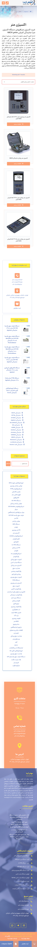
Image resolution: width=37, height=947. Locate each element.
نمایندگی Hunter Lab (16, 445)
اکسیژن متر (16, 533)
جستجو (8, 464)
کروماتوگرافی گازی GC (16, 651)
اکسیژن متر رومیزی (16, 583)
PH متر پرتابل (16, 548)
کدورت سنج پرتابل (16, 560)
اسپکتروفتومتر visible (16, 536)
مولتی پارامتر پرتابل (16, 504)
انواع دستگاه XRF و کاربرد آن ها (19, 827)
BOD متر (16, 621)
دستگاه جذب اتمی (16, 562)
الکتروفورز (16, 498)
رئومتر (16, 527)
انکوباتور (16, 542)
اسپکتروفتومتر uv (16, 554)
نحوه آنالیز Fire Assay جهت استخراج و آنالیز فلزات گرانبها (19, 823)
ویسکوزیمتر (16, 639)
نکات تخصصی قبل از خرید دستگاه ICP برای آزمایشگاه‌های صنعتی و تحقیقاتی (19, 817)
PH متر (16, 518)
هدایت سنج (16, 568)
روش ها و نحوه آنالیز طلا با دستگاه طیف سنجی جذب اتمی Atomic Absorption (19, 837)
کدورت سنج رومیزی (16, 577)
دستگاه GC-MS (16, 501)
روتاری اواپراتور (16, 574)
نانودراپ (16, 633)
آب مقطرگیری (16, 610)
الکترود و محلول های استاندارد (16, 592)
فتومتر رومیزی (16, 618)
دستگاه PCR (16, 580)
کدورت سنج (16, 586)
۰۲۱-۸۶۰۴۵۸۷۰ (19, 736)
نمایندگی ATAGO (16, 418)
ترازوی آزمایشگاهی (16, 627)
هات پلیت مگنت (16, 660)
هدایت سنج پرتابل (16, 636)
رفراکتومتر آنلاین (16, 589)
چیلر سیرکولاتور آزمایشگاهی (16, 512)
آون (16, 642)
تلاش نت (7, 936)
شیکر (16, 509)
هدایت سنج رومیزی (16, 654)
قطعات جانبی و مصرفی (16, 630)
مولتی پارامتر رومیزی (16, 486)
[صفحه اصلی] (30, 11)
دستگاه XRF (16, 524)
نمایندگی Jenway (16, 432)
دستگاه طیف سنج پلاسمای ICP (16, 657)
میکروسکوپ (16, 666)
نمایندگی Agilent (16, 420)
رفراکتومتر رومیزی (16, 607)
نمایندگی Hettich (16, 430)
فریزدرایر (16, 663)
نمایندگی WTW (16, 415)
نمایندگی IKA (16, 425)
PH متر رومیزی (16, 530)
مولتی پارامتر (16, 521)
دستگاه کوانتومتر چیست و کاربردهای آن (19, 831)
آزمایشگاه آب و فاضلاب (16, 648)
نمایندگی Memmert (16, 440)
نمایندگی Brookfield (16, 423)
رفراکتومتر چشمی (16, 571)
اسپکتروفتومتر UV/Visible (16, 506)
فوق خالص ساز (16, 495)
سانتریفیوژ (16, 624)
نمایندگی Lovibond (16, 442)
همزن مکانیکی (16, 492)
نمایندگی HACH (16, 413)
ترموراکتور (16, 604)
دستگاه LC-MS (16, 545)
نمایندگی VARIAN (16, 435)
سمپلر (16, 645)
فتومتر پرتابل (16, 601)
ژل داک (16, 615)
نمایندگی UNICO (16, 437)
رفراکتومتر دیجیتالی (16, 595)
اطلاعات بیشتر (17, 124)
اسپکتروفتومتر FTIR (16, 489)
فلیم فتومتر (16, 539)
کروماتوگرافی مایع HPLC (16, 483)
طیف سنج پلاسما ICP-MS (16, 515)
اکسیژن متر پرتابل (16, 565)
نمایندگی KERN (16, 427)
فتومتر (16, 551)
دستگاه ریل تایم (16, 598)
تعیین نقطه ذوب (16, 613)
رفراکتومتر (16, 557)
